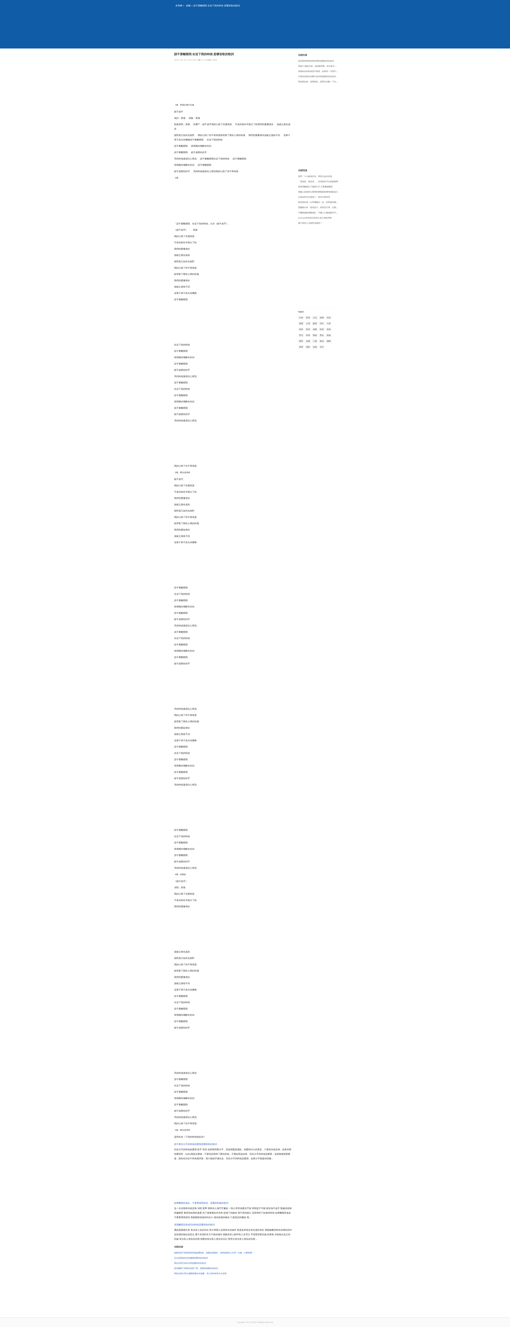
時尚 (322, 323)
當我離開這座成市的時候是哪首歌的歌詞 (194, 1224)
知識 (315, 347)
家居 (308, 329)
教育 (308, 317)
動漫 (322, 341)
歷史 (322, 335)
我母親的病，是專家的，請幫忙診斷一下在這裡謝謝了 (322, 81)
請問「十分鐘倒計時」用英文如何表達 (315, 176)
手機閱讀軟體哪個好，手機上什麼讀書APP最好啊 (320, 212)
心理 (308, 323)
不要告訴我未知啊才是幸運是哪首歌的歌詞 (317, 76)
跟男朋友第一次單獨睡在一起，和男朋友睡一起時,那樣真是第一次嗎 (328, 202)
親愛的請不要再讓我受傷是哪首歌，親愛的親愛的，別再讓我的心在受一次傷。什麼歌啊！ (214, 1252)
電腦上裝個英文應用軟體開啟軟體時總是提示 (318, 192)
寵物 (329, 335)
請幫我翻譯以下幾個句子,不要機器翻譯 (315, 186)
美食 (301, 329)
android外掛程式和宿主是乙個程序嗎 (315, 218)
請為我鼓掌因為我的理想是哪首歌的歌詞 (316, 61)
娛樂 (188, 5)
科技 (329, 317)
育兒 (301, 335)
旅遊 (329, 329)
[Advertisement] (251, 29)
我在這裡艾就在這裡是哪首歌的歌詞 (190, 1263)
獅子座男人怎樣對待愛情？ (310, 223)
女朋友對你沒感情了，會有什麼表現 (314, 197)
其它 (322, 347)
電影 (308, 347)
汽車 (329, 323)
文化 (315, 317)
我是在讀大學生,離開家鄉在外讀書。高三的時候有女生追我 (200, 1273)
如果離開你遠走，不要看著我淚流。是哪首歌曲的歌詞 (201, 1203)
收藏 (308, 341)
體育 (301, 341)
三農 (315, 341)
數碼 (315, 323)
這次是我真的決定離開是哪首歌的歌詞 (191, 1258)
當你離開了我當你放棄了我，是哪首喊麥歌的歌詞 (196, 1268)
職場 (315, 335)
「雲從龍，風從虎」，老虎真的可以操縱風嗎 (318, 181)
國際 (329, 341)
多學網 (178, 5)
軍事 (301, 347)
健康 (322, 317)
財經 (322, 329)
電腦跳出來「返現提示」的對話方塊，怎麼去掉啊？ (321, 207)
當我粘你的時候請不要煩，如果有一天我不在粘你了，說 (323, 71)
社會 (301, 317)
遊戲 (315, 329)
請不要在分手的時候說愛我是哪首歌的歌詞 (195, 1144)
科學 (308, 335)
